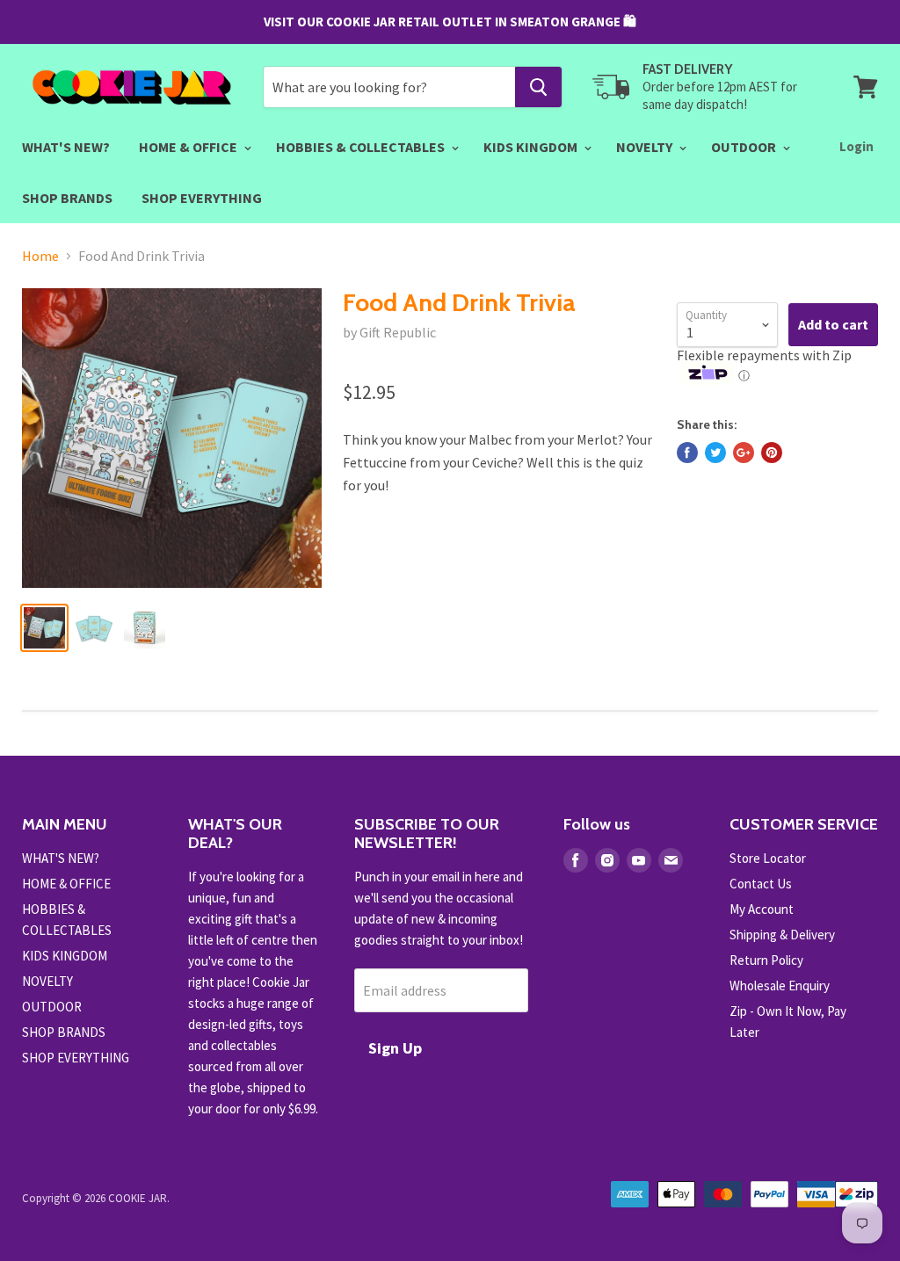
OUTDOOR (745, 147)
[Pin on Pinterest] (771, 452)
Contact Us (760, 883)
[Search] (538, 87)
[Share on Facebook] (687, 452)
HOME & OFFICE (189, 147)
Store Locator (767, 858)
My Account (761, 909)
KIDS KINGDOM (531, 147)
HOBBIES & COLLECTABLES (361, 147)
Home (40, 256)
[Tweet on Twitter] (715, 452)
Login (856, 146)
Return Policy (766, 960)
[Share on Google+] (743, 452)
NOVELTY (645, 147)
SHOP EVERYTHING (202, 198)
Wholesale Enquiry (779, 985)
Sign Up (395, 1048)
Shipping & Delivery (782, 934)
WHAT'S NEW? (66, 147)
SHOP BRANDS (67, 198)
